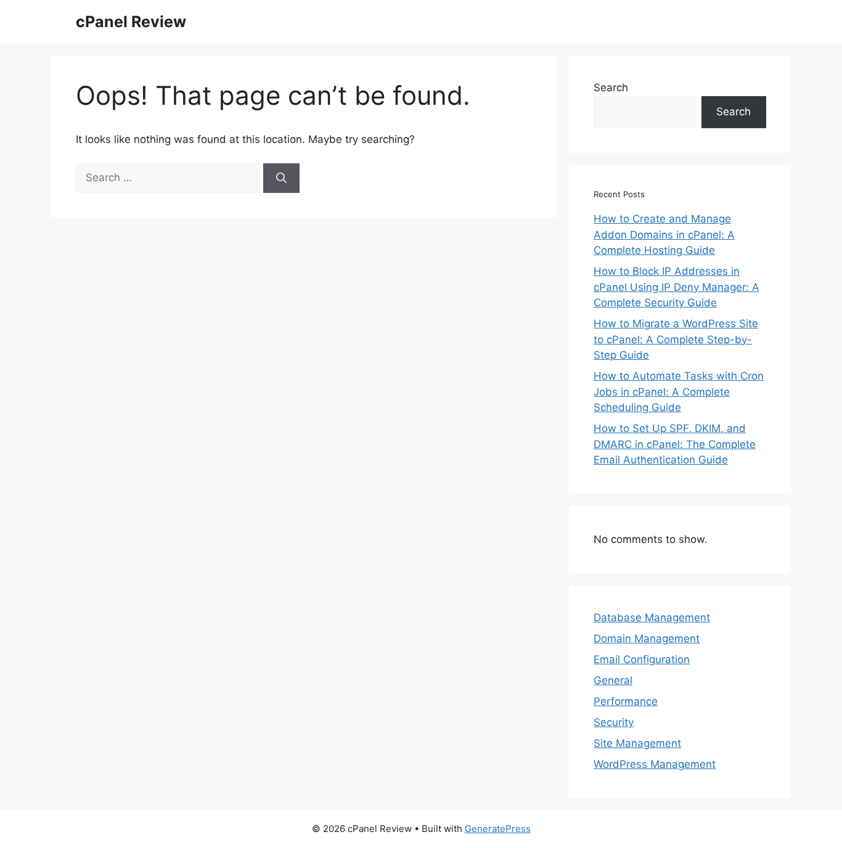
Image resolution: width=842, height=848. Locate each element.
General (613, 680)
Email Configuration (642, 659)
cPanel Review (131, 21)
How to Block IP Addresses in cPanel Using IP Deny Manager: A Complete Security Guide (676, 287)
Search (611, 87)
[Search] (281, 178)
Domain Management (647, 638)
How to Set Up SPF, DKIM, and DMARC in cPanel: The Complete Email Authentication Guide (675, 444)
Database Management (652, 617)
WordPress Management (655, 764)
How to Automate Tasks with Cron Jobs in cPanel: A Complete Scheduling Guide (679, 392)
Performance (626, 701)
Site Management (637, 743)
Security (614, 722)
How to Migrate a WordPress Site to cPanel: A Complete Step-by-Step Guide (676, 339)
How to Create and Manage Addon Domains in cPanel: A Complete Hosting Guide (664, 234)
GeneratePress (498, 828)
